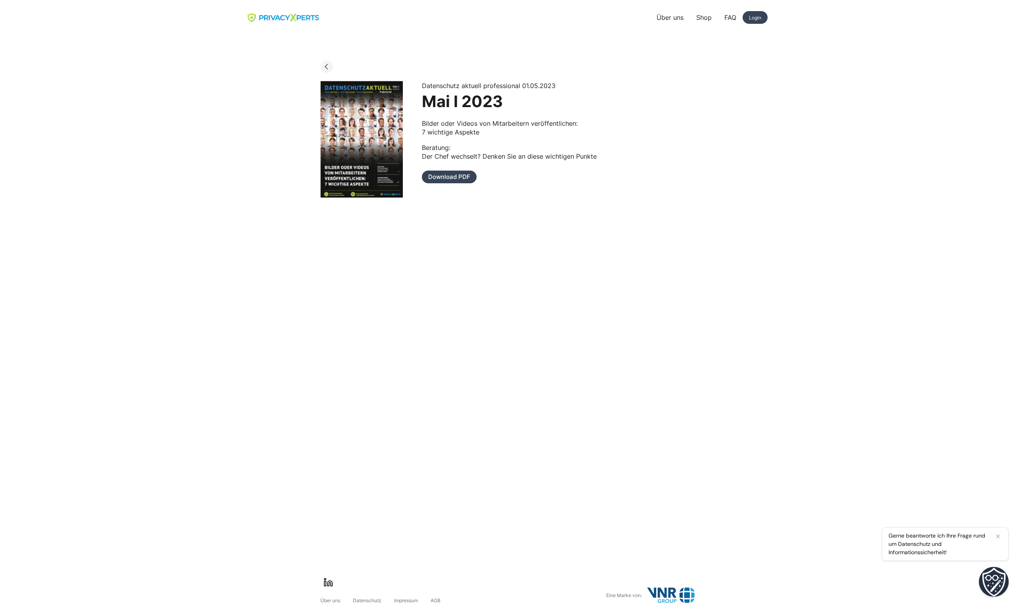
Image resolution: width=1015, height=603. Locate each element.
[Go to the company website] (671, 595)
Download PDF (449, 177)
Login (755, 18)
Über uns (670, 17)
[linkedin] (328, 582)
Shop (704, 17)
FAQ (730, 17)
